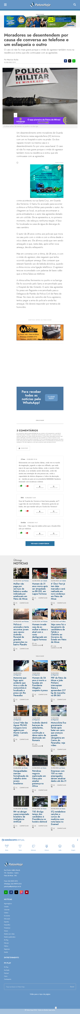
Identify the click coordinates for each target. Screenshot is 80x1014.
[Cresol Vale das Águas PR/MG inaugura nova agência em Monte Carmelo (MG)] (21, 710)
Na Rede (6, 970)
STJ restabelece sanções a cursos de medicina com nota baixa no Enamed (58, 818)
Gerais (6, 931)
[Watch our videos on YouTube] (27, 892)
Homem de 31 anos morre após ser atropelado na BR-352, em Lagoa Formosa (40, 588)
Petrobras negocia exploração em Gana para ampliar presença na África (39, 778)
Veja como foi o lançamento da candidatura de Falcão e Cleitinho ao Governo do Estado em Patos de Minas (58, 633)
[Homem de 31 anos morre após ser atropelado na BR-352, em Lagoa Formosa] (40, 573)
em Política (62, 621)
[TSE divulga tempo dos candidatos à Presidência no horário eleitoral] (40, 801)
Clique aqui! (51, 397)
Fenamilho (7, 925)
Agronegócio (8, 904)
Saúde (6, 952)
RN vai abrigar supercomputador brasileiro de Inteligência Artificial (21, 816)
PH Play (6, 940)
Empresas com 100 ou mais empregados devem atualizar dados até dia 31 (58, 776)
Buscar (72, 987)
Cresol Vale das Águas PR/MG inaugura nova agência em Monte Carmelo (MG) (20, 729)
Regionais (7, 949)
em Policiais (25, 581)
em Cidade (44, 581)
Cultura (6, 913)
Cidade (6, 907)
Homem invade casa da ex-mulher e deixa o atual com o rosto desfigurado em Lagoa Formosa (40, 632)
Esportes (6, 922)
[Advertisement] (40, 1011)
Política (6, 946)
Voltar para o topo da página (40, 994)
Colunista (6, 910)
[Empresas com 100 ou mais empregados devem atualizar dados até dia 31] (59, 760)
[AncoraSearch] (74, 5)
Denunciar (53, 487)
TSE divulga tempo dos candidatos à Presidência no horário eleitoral (39, 816)
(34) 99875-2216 (16, 884)
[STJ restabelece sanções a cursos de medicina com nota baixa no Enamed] (59, 801)
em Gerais (25, 768)
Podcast (6, 973)
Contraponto (7, 979)
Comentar (24, 448)
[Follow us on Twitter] (16, 892)
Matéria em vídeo (9, 934)
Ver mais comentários (40, 544)
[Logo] (40, 4)
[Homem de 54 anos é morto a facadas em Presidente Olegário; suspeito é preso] (40, 665)
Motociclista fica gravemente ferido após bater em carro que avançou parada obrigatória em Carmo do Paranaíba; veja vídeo (58, 734)
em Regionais (17, 675)
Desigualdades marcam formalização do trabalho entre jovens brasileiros (20, 777)
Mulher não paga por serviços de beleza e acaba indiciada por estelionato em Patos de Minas (20, 591)
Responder (39, 487)
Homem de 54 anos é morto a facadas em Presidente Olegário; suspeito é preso (40, 684)
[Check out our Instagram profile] (21, 892)
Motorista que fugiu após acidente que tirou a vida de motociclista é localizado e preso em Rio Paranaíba (20, 686)
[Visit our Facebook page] (11, 892)
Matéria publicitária (9, 937)
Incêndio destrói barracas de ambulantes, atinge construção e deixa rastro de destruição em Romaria (39, 731)
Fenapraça (7, 928)
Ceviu (5, 976)
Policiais (6, 943)
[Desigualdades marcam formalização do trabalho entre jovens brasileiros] (21, 760)
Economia (7, 916)
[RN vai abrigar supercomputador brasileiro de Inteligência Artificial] (21, 801)
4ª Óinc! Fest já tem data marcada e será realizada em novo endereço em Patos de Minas (58, 591)
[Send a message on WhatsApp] (6, 892)
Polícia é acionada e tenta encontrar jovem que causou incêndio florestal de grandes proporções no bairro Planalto (21, 634)
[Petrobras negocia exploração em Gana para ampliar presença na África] (40, 760)
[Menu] (5, 4)
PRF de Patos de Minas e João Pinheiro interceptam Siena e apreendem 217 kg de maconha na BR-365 (58, 686)
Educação (7, 919)
